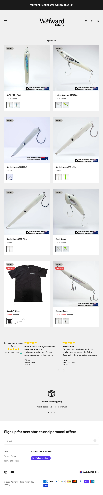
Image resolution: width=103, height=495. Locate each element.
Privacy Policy (10, 456)
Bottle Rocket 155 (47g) (66, 167)
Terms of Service (11, 460)
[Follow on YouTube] (12, 472)
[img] (13, 349)
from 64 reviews (12, 352)
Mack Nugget (61, 239)
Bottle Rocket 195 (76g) (17, 239)
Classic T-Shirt (13, 311)
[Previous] (23, 5)
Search (7, 451)
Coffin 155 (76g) (14, 95)
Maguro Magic (62, 311)
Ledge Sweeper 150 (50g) (67, 95)
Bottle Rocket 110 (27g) (17, 167)
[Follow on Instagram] (5, 472)
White (19, 321)
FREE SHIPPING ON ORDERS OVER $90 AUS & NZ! (51, 5)
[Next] (79, 5)
